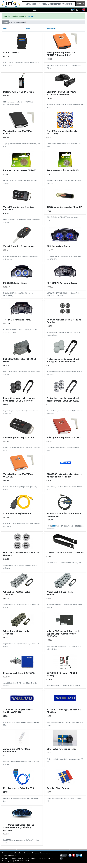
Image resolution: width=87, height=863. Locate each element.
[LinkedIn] (80, 855)
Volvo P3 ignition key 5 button (18, 437)
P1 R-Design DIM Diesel (58, 246)
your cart (30, 16)
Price (28, 29)
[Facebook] (70, 855)
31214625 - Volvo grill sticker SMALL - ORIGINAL (17, 711)
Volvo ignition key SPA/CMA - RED (64, 437)
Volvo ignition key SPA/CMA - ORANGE (18, 475)
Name (5, 29)
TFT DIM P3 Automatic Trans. (62, 283)
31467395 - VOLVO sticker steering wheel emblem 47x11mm (65, 475)
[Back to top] (61, 858)
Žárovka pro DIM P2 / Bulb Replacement (16, 750)
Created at (51, 29)
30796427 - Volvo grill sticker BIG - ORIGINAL (64, 711)
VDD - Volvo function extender (62, 749)
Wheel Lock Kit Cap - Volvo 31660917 (60, 593)
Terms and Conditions (31, 853)
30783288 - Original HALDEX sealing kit (62, 674)
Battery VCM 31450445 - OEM (18, 92)
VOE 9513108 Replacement (17, 513)
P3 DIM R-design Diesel (15, 283)
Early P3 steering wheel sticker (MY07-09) (62, 132)
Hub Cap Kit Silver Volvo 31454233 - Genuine (21, 554)
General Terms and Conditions (12, 853)
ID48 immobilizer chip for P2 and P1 (65, 207)
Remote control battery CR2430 (19, 170)
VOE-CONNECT (11, 52)
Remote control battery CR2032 (63, 170)
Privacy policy (45, 853)
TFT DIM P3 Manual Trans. (17, 319)
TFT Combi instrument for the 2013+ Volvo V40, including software (18, 827)
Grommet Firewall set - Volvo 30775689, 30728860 (61, 93)
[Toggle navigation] (34, 10)
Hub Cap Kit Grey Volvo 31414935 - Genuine (64, 321)
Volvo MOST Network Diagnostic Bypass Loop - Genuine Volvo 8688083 (63, 634)
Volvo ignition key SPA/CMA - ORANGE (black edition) (61, 53)
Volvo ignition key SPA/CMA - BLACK (18, 132)
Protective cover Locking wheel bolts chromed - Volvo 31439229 (63, 399)
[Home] (11, 4)
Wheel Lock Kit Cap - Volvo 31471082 (16, 593)
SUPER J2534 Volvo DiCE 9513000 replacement (64, 514)
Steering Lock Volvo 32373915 (19, 673)
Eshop (5, 22)
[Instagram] (77, 855)
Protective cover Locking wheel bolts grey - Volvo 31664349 (63, 360)
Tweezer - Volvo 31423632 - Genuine (65, 552)
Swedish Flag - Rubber (58, 788)
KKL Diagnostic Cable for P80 (18, 788)
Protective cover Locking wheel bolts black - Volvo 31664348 (19, 399)
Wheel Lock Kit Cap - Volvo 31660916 (16, 632)
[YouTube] (73, 855)
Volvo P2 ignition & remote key (18, 246)
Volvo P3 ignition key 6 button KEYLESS (18, 208)
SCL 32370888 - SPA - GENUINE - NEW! (20, 360)
